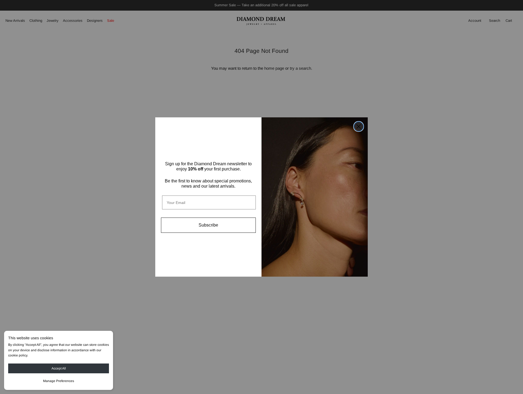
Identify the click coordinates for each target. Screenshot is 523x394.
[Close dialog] (358, 126)
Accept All (58, 368)
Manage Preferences (58, 381)
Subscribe (208, 225)
